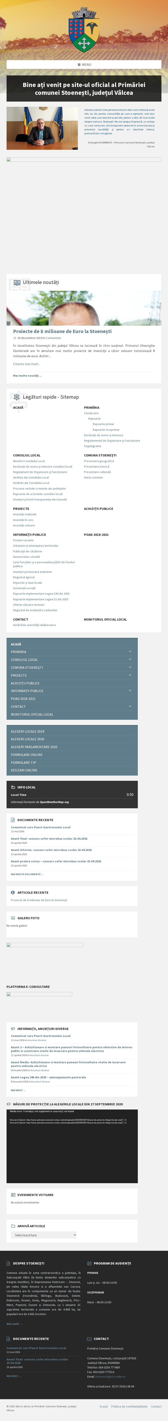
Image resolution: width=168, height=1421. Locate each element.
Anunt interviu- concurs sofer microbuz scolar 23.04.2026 (51, 850)
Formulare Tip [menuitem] (23, 762)
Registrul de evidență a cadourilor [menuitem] (35, 610)
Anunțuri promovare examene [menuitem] (32, 572)
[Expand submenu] (130, 651)
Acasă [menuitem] (18, 407)
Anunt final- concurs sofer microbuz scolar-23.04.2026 (49, 839)
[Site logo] (84, 51)
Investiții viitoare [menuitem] (24, 525)
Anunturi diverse (36, 1040)
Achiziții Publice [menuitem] (98, 509)
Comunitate (53, 338)
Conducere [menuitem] (91, 413)
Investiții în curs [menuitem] (23, 520)
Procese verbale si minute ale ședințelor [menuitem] (39, 488)
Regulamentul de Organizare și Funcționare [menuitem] (112, 440)
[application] (72, 1146)
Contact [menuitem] (20, 619)
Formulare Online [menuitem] (27, 754)
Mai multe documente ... (27, 874)
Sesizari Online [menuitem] (24, 770)
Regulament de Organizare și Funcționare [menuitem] (40, 472)
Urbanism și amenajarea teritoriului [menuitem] (35, 546)
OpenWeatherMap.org (54, 802)
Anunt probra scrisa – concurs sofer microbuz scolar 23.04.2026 (56, 861)
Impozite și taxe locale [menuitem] (27, 583)
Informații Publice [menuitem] (29, 535)
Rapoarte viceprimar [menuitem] (106, 430)
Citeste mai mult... (26, 364)
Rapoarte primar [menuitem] (103, 424)
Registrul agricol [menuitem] (24, 577)
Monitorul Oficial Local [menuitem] (105, 619)
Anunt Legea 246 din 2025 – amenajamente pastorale (48, 1077)
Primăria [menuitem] (91, 407)
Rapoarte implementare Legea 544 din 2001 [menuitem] (41, 594)
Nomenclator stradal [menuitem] (26, 557)
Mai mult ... (18, 1090)
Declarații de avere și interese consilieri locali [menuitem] (42, 466)
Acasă (104, 1406)
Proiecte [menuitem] (21, 509)
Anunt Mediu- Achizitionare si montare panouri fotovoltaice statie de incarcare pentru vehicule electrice (68, 1064)
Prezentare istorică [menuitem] (96, 466)
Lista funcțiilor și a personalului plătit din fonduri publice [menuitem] (44, 564)
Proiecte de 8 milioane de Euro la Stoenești (62, 331)
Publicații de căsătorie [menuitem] (27, 551)
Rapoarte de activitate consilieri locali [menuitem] (38, 494)
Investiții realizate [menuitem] (25, 514)
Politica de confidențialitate (129, 1406)
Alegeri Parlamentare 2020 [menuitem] (34, 747)
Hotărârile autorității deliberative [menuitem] (34, 625)
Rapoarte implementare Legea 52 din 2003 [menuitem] (40, 599)
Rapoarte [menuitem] (94, 418)
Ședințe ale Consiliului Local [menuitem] (31, 477)
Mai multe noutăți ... (27, 376)
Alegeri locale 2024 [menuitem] (27, 731)
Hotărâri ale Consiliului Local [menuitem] (31, 483)
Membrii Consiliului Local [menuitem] (29, 461)
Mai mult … (15, 1324)
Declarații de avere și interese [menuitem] (103, 435)
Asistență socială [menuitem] (24, 588)
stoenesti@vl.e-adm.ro (110, 1376)
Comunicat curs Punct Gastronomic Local (40, 827)
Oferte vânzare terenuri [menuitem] (28, 605)
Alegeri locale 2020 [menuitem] (27, 739)
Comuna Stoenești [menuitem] (100, 455)
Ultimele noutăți (41, 282)
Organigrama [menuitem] (92, 446)
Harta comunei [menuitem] (93, 477)
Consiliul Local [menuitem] (26, 455)
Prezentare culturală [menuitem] (97, 472)
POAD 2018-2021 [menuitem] (96, 535)
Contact (156, 1406)
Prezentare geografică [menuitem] (99, 461)
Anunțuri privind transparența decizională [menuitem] (40, 499)
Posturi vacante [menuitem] (23, 540)
